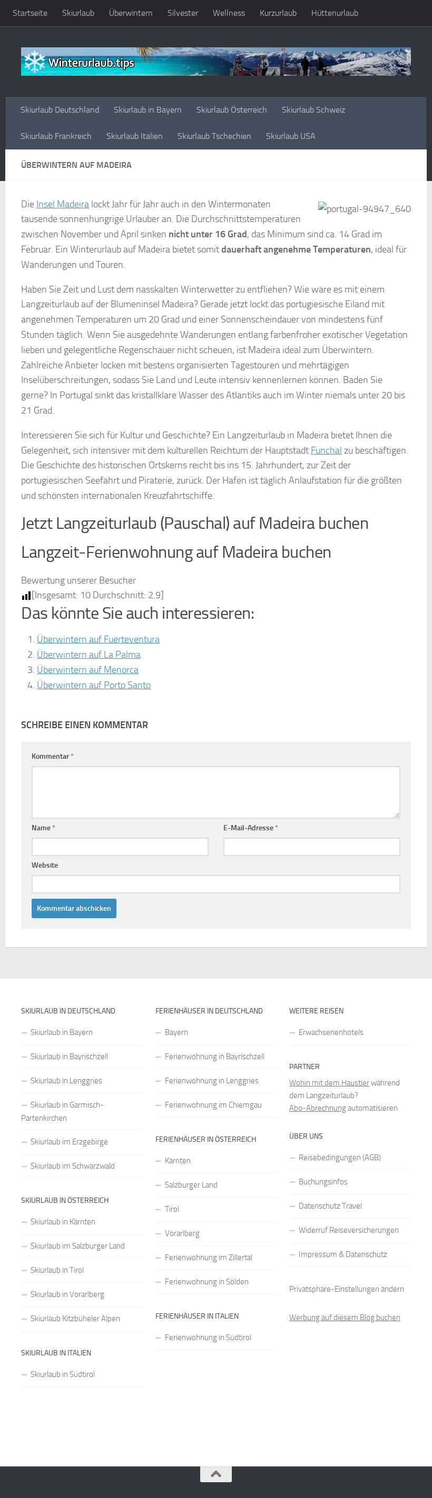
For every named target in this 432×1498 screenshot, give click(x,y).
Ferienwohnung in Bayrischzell (214, 1056)
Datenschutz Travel (330, 1206)
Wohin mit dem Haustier (329, 1083)
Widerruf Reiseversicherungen (349, 1230)
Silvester (183, 13)
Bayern (176, 1032)
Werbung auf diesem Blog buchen (344, 1317)
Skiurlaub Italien (134, 136)
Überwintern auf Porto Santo (94, 685)
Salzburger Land (191, 1185)
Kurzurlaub (278, 13)
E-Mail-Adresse (250, 827)
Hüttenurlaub (334, 13)
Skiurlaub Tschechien (214, 136)
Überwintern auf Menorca (88, 670)
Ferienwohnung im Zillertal (208, 1257)
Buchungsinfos (323, 1182)
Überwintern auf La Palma (89, 654)
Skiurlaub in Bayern (148, 110)
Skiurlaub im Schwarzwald (73, 1166)
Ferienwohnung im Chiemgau (213, 1105)
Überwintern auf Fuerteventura (98, 639)
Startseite (30, 13)
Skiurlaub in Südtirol (63, 1374)
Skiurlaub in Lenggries (66, 1080)
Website (45, 865)
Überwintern (131, 13)
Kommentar (53, 756)
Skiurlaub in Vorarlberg (67, 1294)
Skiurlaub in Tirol (57, 1270)
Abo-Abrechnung (317, 1108)
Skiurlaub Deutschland (60, 110)
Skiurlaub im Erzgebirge (69, 1142)
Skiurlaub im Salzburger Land (78, 1246)
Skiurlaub (78, 13)
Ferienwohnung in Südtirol (208, 1337)
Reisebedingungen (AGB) (340, 1157)
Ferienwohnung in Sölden (207, 1281)
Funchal (326, 450)
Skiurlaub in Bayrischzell (69, 1056)
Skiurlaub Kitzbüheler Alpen (75, 1318)
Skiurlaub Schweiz (313, 110)
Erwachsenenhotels (331, 1032)
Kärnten (178, 1160)
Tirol (172, 1209)
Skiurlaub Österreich (232, 110)
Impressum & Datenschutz (343, 1254)
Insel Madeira (62, 204)
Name (43, 827)
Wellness (229, 13)
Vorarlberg (182, 1233)
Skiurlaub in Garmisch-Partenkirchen (62, 1111)
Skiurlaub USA (291, 136)
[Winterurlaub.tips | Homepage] (216, 61)
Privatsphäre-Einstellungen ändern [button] (346, 1289)
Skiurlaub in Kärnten (63, 1221)
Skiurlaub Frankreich (56, 136)
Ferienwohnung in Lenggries (212, 1080)
